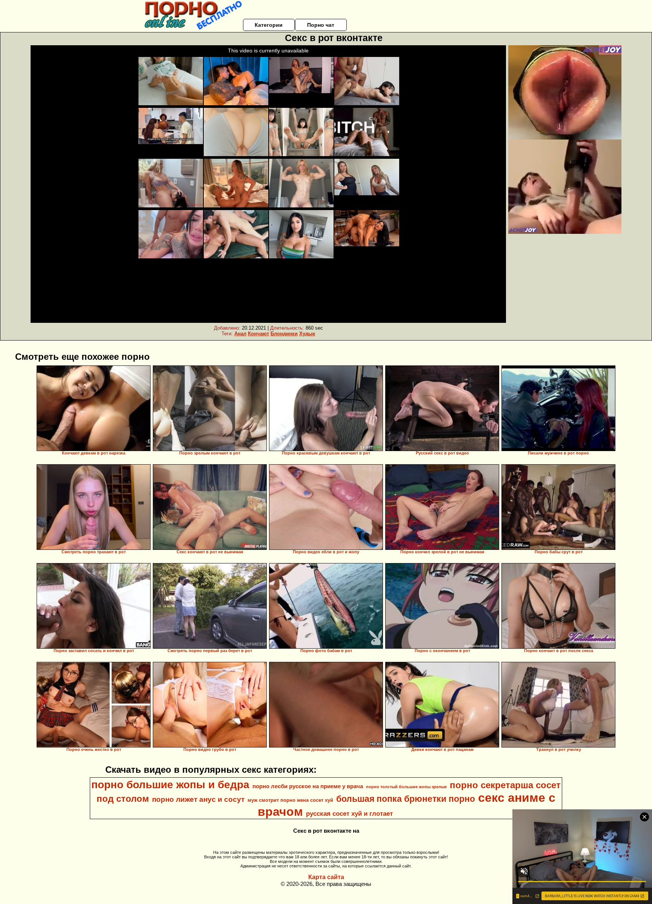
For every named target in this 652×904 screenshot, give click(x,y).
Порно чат (320, 25)
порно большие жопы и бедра (170, 784)
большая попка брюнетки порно (405, 799)
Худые (307, 333)
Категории (269, 25)
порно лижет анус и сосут (198, 799)
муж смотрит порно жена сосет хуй (290, 800)
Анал (240, 333)
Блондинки (284, 333)
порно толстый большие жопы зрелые (406, 786)
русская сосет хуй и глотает (349, 813)
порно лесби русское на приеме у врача (307, 786)
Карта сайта (326, 877)
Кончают (258, 333)
